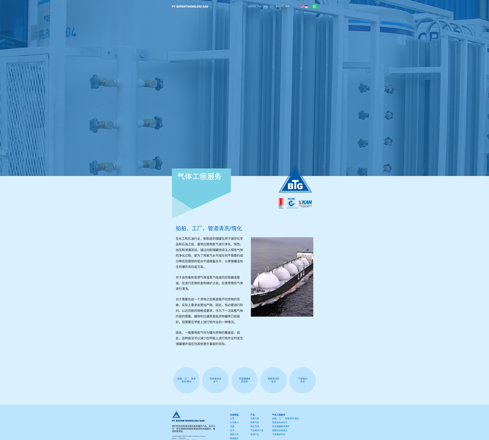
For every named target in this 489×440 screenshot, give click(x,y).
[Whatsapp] (314, 6)
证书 (272, 6)
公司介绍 (252, 6)
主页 (232, 418)
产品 (260, 6)
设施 (266, 6)
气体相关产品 (256, 430)
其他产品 (254, 434)
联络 (287, 6)
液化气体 (254, 426)
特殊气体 (254, 422)
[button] (275, 314)
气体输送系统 (278, 434)
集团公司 (279, 6)
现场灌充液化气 (279, 422)
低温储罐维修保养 (280, 426)
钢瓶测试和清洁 (279, 430)
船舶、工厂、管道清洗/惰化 (285, 418)
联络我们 (234, 438)
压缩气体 (254, 418)
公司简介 (234, 422)
